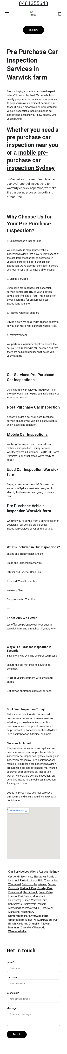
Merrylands (14, 907)
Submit (17, 1034)
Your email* (13, 993)
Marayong (14, 911)
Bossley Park (44, 888)
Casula (27, 896)
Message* (12, 1008)
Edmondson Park (19, 915)
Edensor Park (15, 896)
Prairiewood (15, 892)
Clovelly (26, 927)
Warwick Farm (39, 900)
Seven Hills (36, 880)
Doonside (13, 888)
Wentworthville (31, 907)
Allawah (45, 923)
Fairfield (24, 880)
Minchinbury (27, 911)
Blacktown (40, 876)
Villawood (38, 927)
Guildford (27, 884)
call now (33, 29)
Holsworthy (14, 900)
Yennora (41, 904)
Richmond (26, 876)
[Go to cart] (60, 13)
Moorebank (39, 896)
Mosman (13, 927)
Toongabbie (51, 880)
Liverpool (13, 880)
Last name (12, 977)
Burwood (46, 919)
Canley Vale (29, 904)
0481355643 (33, 3)
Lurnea (26, 900)
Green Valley (46, 892)
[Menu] (7, 13)
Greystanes (40, 884)
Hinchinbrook (30, 892)
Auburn (51, 884)
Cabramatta (15, 904)
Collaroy (22, 923)
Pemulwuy (46, 907)
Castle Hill (14, 876)
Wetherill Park (28, 888)
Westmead (14, 884)
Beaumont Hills (30, 919)
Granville (34, 923)
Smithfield (14, 919)
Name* (10, 962)
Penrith (51, 876)
